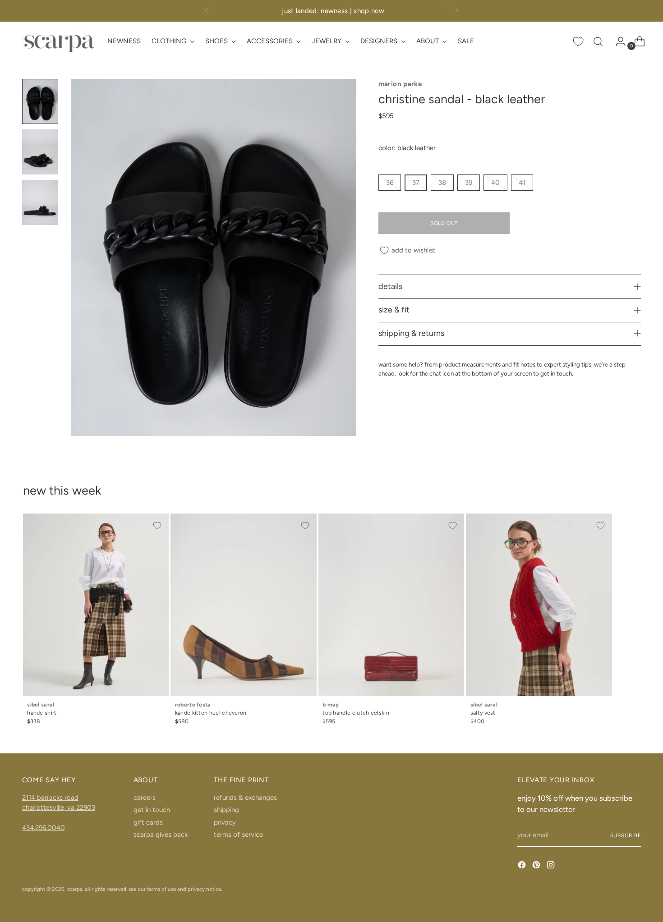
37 (415, 183)
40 (495, 183)
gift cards (148, 822)
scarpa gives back (161, 834)
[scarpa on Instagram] (551, 866)
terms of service (238, 834)
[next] (456, 11)
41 (522, 183)
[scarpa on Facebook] (522, 866)
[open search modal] (598, 41)
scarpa (75, 889)
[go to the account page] (617, 41)
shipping (226, 810)
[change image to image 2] (40, 151)
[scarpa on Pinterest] (537, 866)
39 (468, 183)
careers (145, 798)
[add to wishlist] (157, 525)
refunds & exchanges (245, 798)
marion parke (400, 84)
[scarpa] (58, 41)
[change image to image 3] (40, 202)
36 (389, 183)
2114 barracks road (50, 798)
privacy (225, 822)
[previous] (206, 11)
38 (442, 183)
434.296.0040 (43, 828)
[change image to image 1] (40, 101)
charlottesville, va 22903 (58, 807)
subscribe (625, 835)
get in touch (152, 810)
